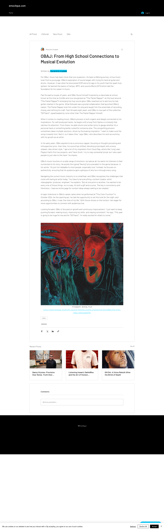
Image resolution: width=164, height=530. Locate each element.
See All (132, 346)
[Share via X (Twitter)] (47, 331)
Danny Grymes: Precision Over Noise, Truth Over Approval (43, 373)
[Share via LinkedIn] (53, 331)
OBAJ (44, 318)
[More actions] (122, 49)
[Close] (161, 526)
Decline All (143, 526)
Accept (154, 526)
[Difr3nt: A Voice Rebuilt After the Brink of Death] (118, 359)
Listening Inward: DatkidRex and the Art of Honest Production (81, 373)
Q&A (68, 34)
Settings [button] (133, 526)
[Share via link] (58, 331)
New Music (57, 34)
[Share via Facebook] (42, 331)
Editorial (45, 34)
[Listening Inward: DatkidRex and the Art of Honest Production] (82, 359)
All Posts (33, 34)
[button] (132, 34)
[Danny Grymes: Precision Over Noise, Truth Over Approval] (46, 359)
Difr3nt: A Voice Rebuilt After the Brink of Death (118, 373)
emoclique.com (17, 5)
